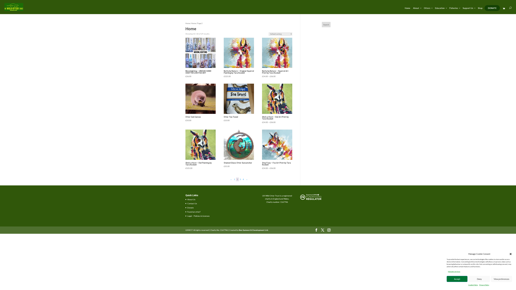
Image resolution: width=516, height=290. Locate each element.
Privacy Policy (484, 285)
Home (407, 8)
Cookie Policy (473, 285)
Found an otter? (194, 212)
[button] (510, 254)
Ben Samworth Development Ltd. (253, 230)
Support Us (468, 8)
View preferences (501, 279)
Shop (480, 8)
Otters (427, 8)
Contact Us (192, 203)
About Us (191, 199)
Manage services (454, 272)
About (416, 8)
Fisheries (453, 8)
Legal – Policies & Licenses (198, 216)
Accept (457, 279)
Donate (492, 8)
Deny (479, 279)
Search (326, 24)
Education (440, 8)
